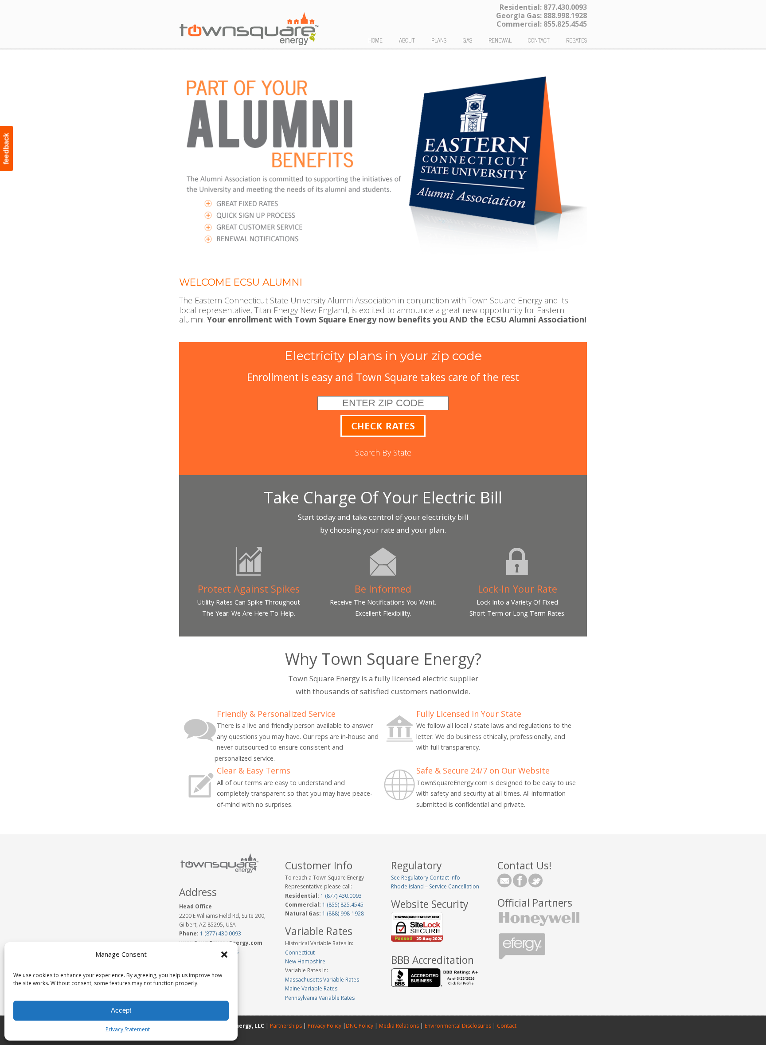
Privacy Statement (128, 1029)
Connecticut (300, 952)
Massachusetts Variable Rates (322, 979)
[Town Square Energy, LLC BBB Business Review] (436, 985)
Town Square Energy (249, 25)
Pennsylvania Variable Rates (320, 998)
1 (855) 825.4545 (342, 904)
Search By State (383, 452)
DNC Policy (359, 1025)
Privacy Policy (324, 1025)
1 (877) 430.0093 (220, 933)
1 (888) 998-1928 (342, 913)
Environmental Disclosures (457, 1025)
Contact (506, 1025)
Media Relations (399, 1025)
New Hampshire (305, 961)
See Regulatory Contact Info (425, 877)
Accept (121, 1010)
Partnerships (286, 1025)
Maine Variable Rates (311, 988)
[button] (224, 954)
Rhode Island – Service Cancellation (435, 886)
